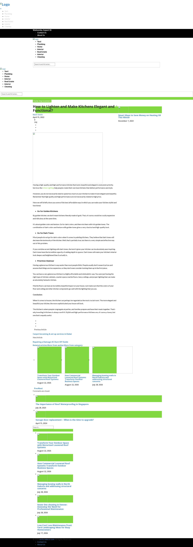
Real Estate (8, 21)
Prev (36, 388)
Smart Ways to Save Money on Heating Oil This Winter (139, 116)
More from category (73, 345)
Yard (6, 11)
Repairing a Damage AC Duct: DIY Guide (51, 342)
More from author (55, 345)
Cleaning (7, 26)
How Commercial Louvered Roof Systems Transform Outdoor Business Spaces (75, 378)
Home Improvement (42, 101)
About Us (41, 35)
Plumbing (8, 14)
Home (6, 16)
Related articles (40, 345)
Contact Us (41, 33)
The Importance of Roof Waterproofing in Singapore (62, 404)
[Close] (119, 101)
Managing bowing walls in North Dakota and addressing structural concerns (104, 378)
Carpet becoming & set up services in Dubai (52, 334)
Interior (7, 19)
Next (40, 388)
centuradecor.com (46, 539)
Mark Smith (38, 114)
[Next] (35, 537)
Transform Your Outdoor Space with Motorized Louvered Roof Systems (48, 377)
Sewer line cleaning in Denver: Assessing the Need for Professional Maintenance (52, 506)
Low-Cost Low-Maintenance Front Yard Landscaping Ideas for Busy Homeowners (54, 527)
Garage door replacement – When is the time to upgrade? (65, 419)
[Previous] (33, 537)
